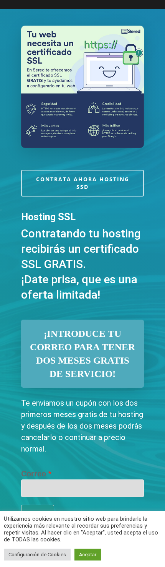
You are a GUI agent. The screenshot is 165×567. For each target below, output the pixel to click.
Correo (33, 474)
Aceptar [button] (87, 554)
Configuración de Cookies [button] (37, 554)
